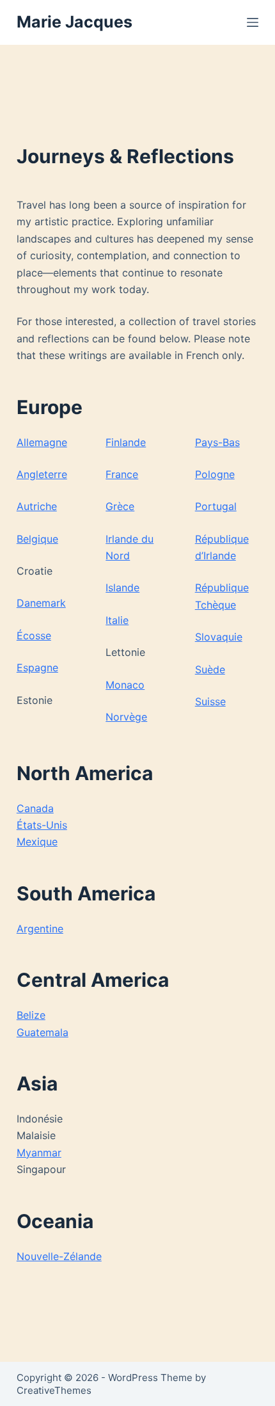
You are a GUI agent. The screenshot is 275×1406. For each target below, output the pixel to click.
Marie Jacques (74, 21)
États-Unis (42, 825)
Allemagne (42, 442)
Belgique (37, 538)
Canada (35, 808)
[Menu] (252, 22)
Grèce (120, 506)
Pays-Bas (217, 442)
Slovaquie (218, 636)
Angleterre (42, 474)
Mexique (37, 841)
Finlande (126, 442)
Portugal (216, 506)
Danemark (41, 602)
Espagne (37, 667)
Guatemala (42, 1032)
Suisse (210, 701)
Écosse (34, 635)
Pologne (215, 474)
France (122, 474)
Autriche (37, 506)
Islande (122, 587)
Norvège (126, 716)
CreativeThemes (54, 1390)
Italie (117, 620)
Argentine (40, 928)
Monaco (125, 684)
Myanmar (39, 1152)
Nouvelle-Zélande (59, 1256)
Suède (210, 669)
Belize (31, 1015)
